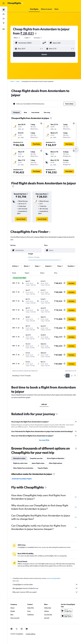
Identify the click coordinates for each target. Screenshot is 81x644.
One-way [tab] (47, 112)
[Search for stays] (3, 14)
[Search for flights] (3, 10)
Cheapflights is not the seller (23, 585)
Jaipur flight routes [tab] (38, 463)
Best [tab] (25, 112)
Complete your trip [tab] (36, 458)
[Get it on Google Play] (66, 611)
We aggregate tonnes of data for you (25, 588)
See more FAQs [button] (44, 440)
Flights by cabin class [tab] (20, 463)
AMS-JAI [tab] (44, 404)
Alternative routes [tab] (19, 458)
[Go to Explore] (3, 23)
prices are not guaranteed (53, 578)
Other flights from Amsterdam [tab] (23, 468)
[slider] (60, 260)
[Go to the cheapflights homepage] (15, 3)
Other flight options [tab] (55, 463)
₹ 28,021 (27, 33)
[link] (21, 219)
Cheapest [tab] (16, 112)
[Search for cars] (3, 18)
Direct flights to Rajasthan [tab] (55, 458)
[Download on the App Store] (66, 616)
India (17, 81)
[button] (3, 3)
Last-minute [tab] (35, 112)
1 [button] (67, 376)
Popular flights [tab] (43, 468)
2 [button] (71, 376)
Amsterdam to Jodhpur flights (22, 479)
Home (12, 81)
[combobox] (38, 38)
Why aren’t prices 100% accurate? (25, 592)
